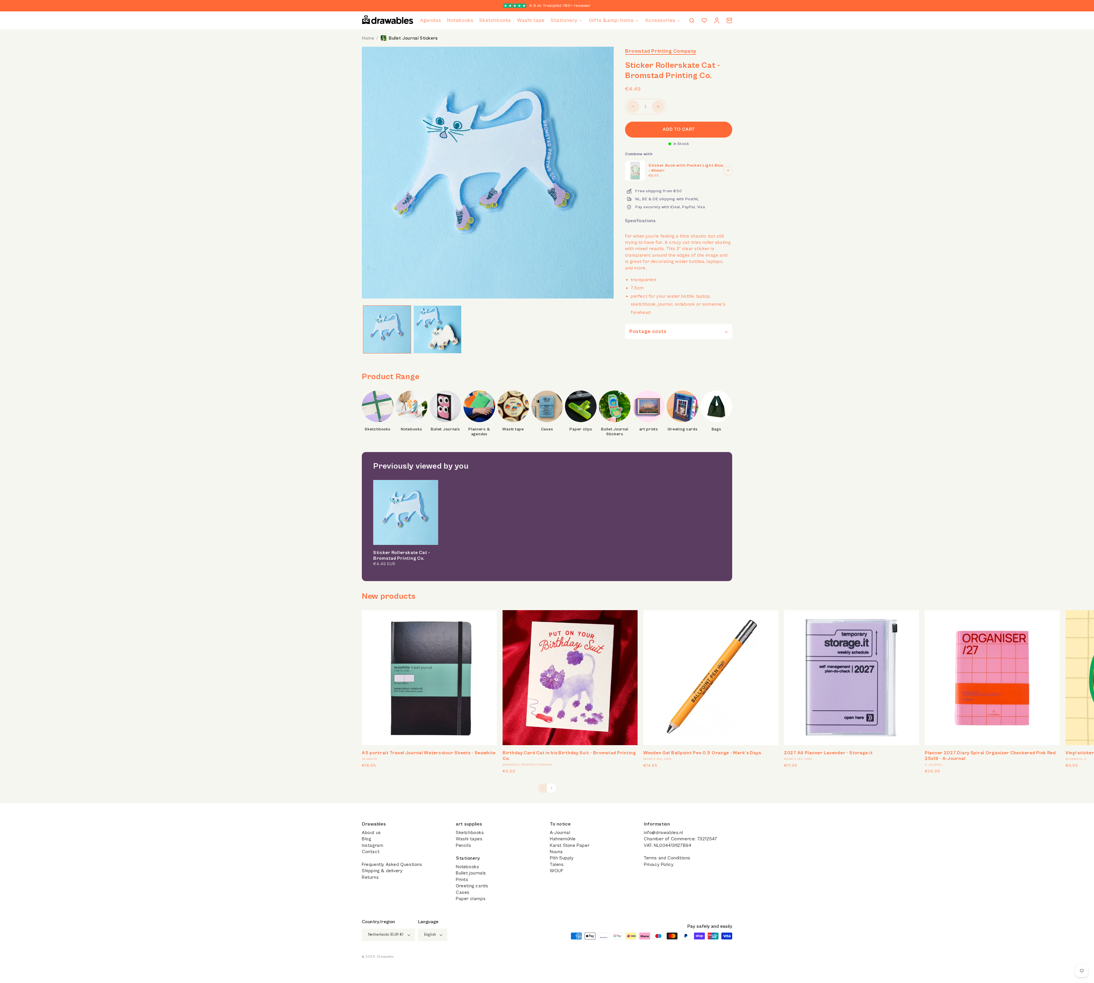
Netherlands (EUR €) (386, 935)
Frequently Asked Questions (392, 864)
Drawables (385, 957)
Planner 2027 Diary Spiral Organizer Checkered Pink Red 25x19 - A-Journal (990, 755)
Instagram (372, 845)
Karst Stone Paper (569, 845)
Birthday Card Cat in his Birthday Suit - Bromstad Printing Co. (569, 755)
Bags (716, 429)
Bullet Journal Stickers (413, 38)
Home (368, 38)
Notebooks (411, 429)
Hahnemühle (563, 838)
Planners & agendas (479, 432)
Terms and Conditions (667, 858)
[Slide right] (551, 788)
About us (371, 832)
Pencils (463, 845)
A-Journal (560, 832)
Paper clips (581, 429)
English (430, 935)
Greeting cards (683, 429)
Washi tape (513, 429)
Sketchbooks (377, 429)
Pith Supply (562, 858)
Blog (366, 838)
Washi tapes (469, 838)
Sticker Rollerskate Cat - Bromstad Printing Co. (401, 555)
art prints (648, 429)
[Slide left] (542, 788)
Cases (547, 429)
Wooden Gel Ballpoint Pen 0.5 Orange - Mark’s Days (702, 752)
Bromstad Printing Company (660, 51)
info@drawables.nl (663, 832)
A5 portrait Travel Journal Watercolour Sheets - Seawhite (428, 752)
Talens (557, 864)
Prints (462, 879)
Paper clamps (470, 898)
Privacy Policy (658, 864)
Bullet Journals (445, 429)
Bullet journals (471, 873)
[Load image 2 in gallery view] (437, 329)
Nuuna (556, 851)
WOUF (556, 870)
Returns (370, 877)
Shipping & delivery (382, 870)
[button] (566, 20)
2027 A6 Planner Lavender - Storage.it (828, 752)
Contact (370, 851)
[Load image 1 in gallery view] (387, 329)
